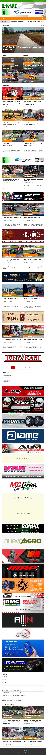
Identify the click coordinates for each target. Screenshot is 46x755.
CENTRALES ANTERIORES (7, 715)
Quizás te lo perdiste (8, 704)
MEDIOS (12, 63)
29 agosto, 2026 (27, 106)
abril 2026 (4, 682)
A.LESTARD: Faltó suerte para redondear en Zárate (32, 299)
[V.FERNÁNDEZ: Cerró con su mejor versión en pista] (33, 331)
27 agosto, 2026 (6, 126)
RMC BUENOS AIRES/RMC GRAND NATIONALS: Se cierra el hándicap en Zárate (22, 48)
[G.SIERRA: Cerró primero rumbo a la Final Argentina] (12, 331)
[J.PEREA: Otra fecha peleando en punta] (12, 290)
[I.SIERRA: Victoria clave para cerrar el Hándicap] (33, 251)
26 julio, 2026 (5, 744)
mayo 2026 (4, 681)
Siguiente (31, 367)
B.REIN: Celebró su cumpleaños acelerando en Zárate (11, 260)
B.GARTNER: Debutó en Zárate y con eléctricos (11, 697)
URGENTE (13, 98)
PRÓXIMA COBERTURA (12, 45)
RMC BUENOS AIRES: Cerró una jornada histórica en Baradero (32, 721)
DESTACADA (5, 45)
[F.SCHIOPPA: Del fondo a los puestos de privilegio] (12, 136)
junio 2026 (4, 679)
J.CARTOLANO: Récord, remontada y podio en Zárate (33, 79)
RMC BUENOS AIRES (20, 45)
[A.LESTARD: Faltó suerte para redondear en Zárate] (33, 290)
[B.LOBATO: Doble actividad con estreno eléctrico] (33, 209)
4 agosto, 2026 (27, 723)
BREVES (4, 97)
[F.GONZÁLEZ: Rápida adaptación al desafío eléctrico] (12, 209)
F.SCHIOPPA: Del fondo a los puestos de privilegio (33, 66)
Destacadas (6, 25)
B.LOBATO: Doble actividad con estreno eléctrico (32, 218)
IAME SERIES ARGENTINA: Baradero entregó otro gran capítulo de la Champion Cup (12, 722)
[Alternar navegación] (3, 18)
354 (25, 367)
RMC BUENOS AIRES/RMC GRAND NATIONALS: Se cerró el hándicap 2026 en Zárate (11, 103)
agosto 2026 (4, 676)
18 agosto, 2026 (6, 81)
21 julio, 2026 (26, 744)
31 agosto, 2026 (27, 68)
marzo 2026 (4, 684)
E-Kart (10, 68)
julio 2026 (4, 678)
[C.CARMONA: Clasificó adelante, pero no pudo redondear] (12, 171)
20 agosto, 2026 (6, 68)
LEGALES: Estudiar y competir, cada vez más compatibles (33, 123)
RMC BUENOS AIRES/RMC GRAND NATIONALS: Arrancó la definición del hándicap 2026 (33, 103)
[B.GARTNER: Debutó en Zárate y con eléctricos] (33, 171)
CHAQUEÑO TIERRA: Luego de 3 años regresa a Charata (11, 66)
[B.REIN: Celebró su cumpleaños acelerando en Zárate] (12, 251)
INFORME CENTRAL (37, 715)
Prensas (26, 55)
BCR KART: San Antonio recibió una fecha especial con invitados (12, 123)
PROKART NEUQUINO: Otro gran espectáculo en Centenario (11, 79)
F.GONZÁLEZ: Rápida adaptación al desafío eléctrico (27, 21)
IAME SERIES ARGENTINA (7, 717)
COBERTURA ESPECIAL (32, 97)
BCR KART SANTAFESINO (7, 120)
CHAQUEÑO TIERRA (6, 63)
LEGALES (34, 120)
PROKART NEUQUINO (10, 77)
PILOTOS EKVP (27, 62)
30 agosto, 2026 (6, 106)
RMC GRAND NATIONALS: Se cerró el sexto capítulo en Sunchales (12, 742)
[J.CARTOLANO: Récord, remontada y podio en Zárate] (33, 136)
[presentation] (41, 25)
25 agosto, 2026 (27, 126)
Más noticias (6, 85)
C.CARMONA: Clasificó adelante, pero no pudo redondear (11, 179)
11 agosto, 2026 (6, 724)
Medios (5, 55)
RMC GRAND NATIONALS (29, 45)
